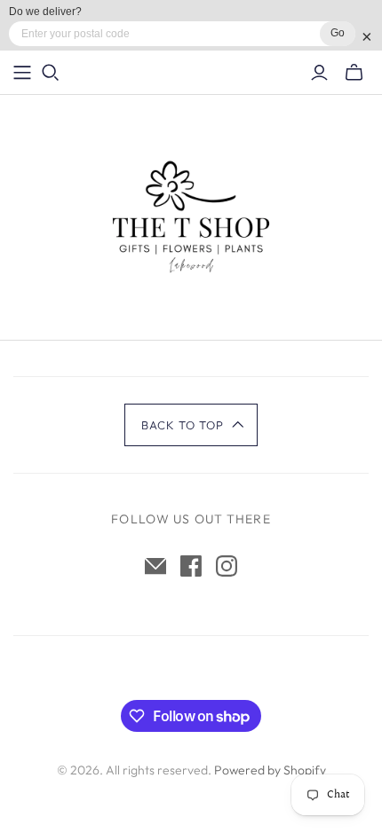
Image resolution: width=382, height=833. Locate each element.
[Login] (319, 73)
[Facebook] (191, 566)
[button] (191, 425)
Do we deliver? (45, 11)
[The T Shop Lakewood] (191, 212)
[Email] (155, 566)
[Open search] (51, 73)
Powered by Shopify (270, 770)
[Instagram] (226, 566)
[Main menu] (22, 73)
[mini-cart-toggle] (354, 73)
